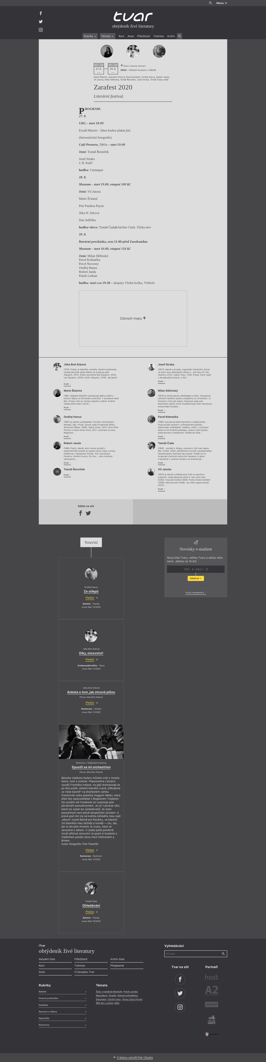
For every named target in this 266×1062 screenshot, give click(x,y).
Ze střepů (91, 591)
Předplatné (117, 965)
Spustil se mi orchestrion (91, 767)
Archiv (171, 36)
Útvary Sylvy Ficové (132, 999)
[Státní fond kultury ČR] (211, 1034)
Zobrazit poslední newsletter (195, 585)
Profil (66, 384)
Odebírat (195, 578)
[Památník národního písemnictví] (211, 1020)
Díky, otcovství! (91, 653)
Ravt (121, 36)
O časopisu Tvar (84, 971)
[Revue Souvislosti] (211, 1005)
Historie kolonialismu (127, 995)
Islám (116, 1003)
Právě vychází (130, 991)
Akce (131, 36)
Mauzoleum (101, 995)
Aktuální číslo (47, 959)
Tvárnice (158, 36)
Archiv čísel (117, 959)
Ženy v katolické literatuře (109, 991)
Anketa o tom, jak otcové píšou (91, 692)
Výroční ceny (114, 999)
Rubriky (89, 36)
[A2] (211, 991)
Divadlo (112, 995)
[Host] (211, 977)
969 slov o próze (104, 1003)
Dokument (101, 999)
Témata (106, 36)
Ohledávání (91, 905)
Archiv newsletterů (194, 592)
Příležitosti (143, 36)
